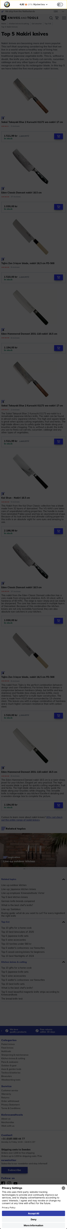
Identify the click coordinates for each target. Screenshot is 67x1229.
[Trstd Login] (62, 4)
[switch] (60, 4)
